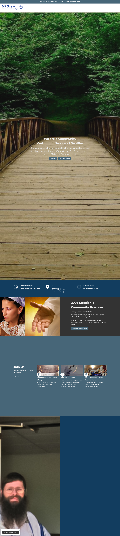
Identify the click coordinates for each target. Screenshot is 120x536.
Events (77, 8)
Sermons (100, 8)
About (69, 8)
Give (116, 8)
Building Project (88, 8)
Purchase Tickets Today (79, 328)
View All (16, 377)
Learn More (53, 158)
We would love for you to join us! (60, 1)
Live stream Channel (64, 158)
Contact (109, 8)
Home (62, 8)
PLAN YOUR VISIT (10, 532)
